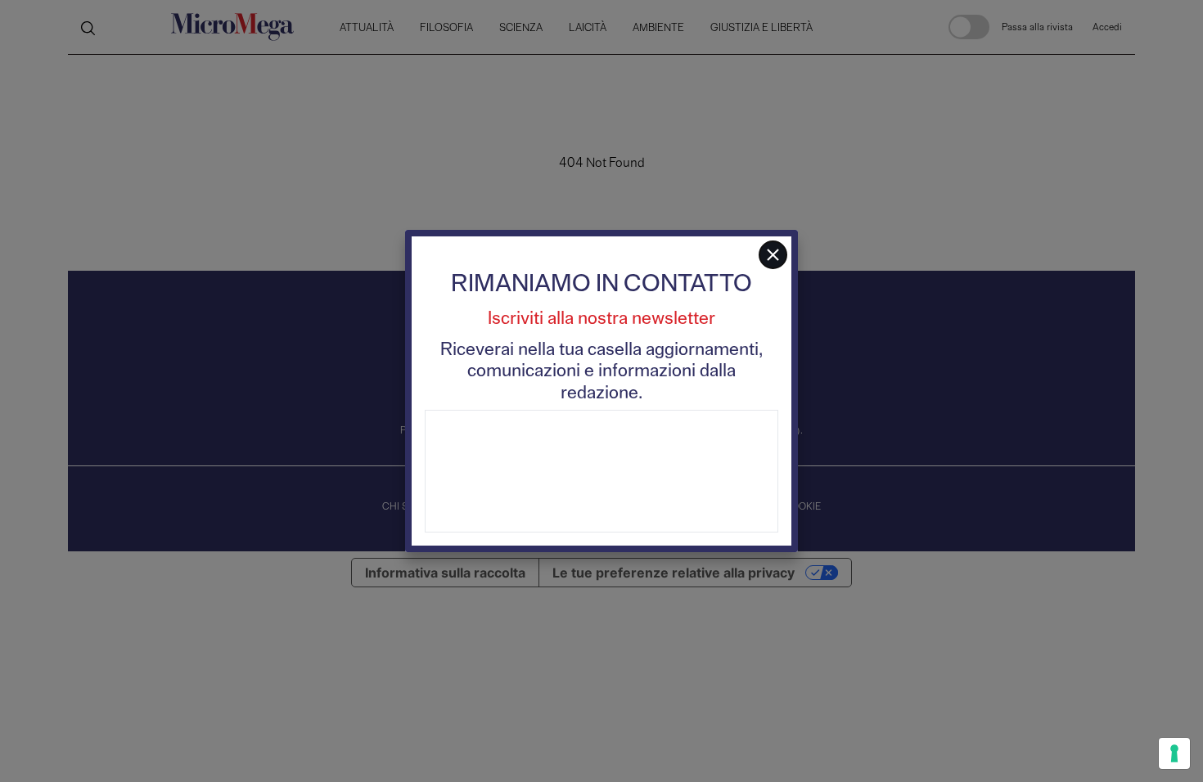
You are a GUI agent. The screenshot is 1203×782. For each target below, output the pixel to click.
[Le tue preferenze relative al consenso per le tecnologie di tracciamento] (1174, 753)
